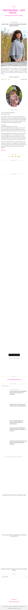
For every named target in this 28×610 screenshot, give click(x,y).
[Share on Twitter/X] (7, 79)
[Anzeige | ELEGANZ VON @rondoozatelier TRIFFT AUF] (14, 212)
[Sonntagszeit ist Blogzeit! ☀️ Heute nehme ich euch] (14, 301)
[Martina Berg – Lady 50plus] (14, 8)
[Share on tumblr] (10, 79)
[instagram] (9, 157)
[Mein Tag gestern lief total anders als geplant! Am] (14, 257)
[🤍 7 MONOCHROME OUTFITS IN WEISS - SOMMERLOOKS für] (14, 330)
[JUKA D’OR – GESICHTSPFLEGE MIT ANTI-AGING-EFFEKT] (14, 65)
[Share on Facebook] (5, 79)
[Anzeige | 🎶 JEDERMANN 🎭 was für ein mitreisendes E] (14, 198)
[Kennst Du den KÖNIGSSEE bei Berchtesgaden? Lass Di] (14, 316)
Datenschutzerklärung (14, 601)
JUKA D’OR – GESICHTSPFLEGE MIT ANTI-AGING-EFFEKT (14, 25)
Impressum (14, 599)
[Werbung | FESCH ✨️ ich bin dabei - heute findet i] (14, 242)
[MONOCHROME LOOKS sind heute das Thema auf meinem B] (14, 227)
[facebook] (12, 157)
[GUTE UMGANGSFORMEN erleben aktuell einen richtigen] (14, 286)
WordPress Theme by (14, 608)
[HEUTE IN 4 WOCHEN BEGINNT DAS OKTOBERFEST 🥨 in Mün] (14, 271)
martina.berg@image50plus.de (14, 379)
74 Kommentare (23, 79)
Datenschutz (22, 606)
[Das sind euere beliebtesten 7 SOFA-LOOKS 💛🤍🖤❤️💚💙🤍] (14, 183)
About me (3, 150)
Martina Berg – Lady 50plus (14, 11)
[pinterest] (15, 157)
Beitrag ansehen (14, 77)
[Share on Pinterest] (8, 79)
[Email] (18, 157)
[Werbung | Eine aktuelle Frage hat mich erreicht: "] (14, 345)
